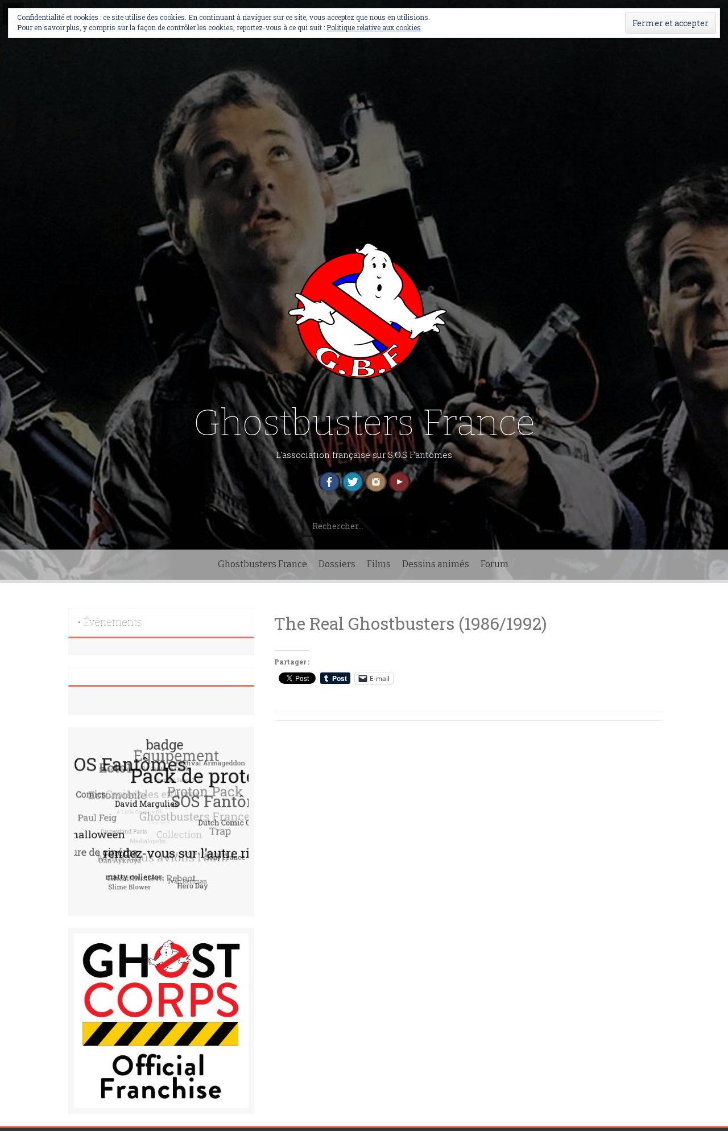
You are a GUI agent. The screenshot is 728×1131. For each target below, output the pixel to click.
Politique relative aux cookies (373, 27)
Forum (494, 564)
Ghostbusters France (364, 423)
